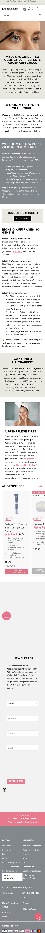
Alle (41, 486)
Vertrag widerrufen (9, 877)
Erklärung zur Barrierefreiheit (29, 877)
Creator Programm (11, 866)
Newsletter (7, 845)
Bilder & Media (29, 909)
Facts (4, 916)
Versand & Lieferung (31, 845)
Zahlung (25, 854)
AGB (24, 858)
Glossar (5, 854)
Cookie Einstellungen (31, 870)
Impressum (27, 862)
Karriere (6, 912)
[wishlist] (33, 8)
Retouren (6, 849)
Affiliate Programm (11, 862)
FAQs (4, 858)
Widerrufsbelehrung (31, 849)
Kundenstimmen (9, 870)
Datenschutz (28, 866)
